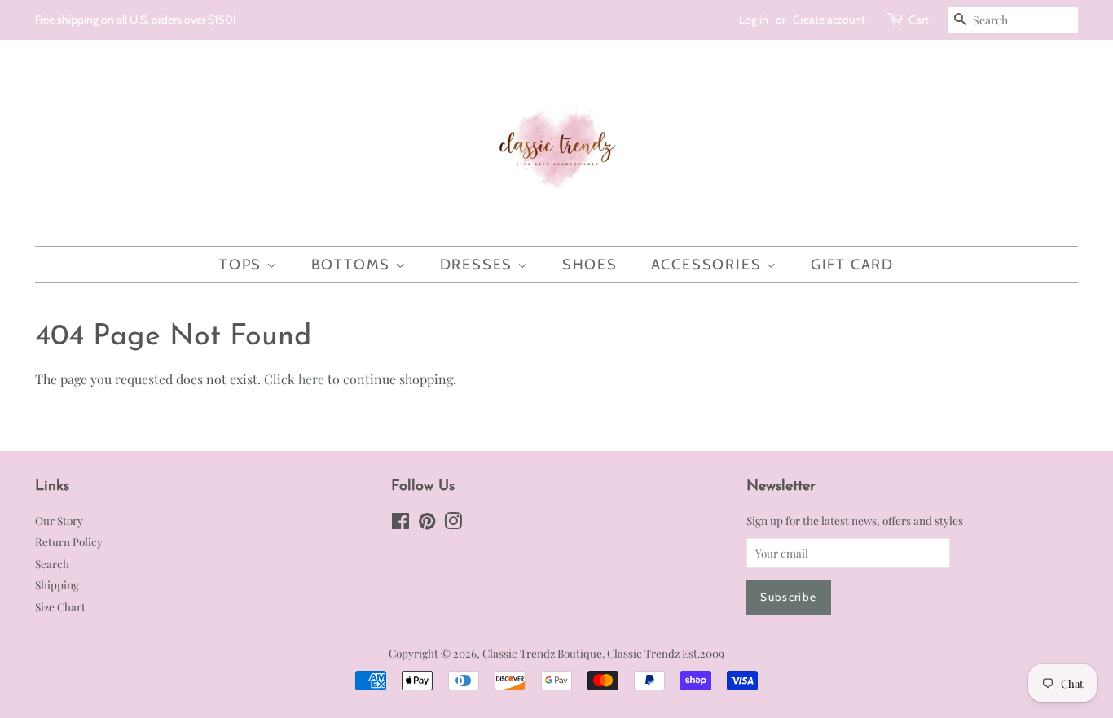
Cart (918, 19)
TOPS (242, 265)
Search (52, 563)
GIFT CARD (852, 265)
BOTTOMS (353, 265)
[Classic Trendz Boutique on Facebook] (400, 523)
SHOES (590, 265)
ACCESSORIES (709, 265)
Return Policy (69, 541)
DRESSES (478, 265)
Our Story (59, 520)
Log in (753, 19)
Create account (829, 19)
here (311, 378)
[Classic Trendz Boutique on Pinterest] (427, 523)
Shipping (57, 584)
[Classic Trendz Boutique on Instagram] (453, 523)
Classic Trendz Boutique (542, 653)
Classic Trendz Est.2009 (665, 653)
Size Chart (60, 606)
